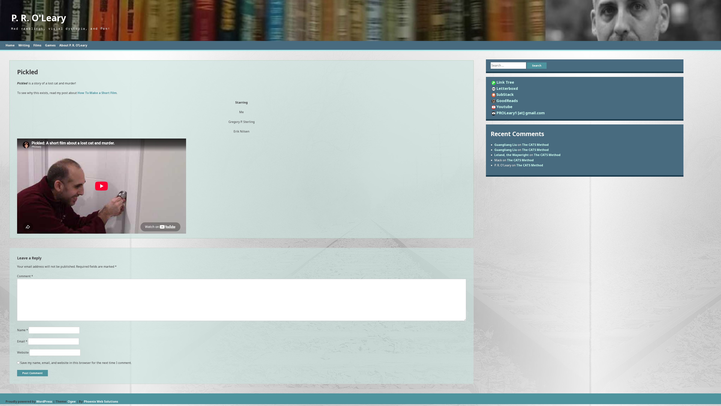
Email (22, 341)
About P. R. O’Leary (73, 45)
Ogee (72, 401)
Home (10, 45)
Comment (25, 276)
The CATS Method (535, 145)
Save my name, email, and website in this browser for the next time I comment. (75, 363)
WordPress (44, 401)
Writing (24, 45)
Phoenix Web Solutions (101, 401)
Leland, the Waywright (511, 155)
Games (50, 45)
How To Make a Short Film (97, 93)
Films (37, 45)
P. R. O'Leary (38, 18)
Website (23, 352)
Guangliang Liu (505, 145)
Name (22, 330)
